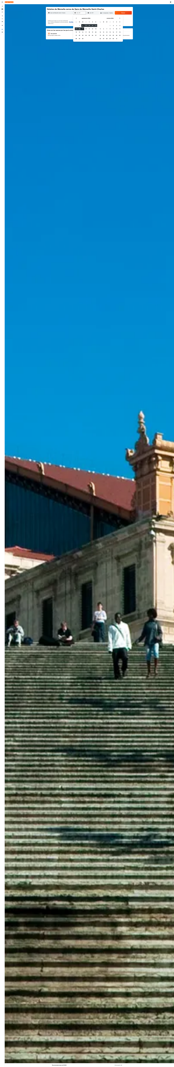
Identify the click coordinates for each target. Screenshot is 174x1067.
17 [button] (116, 32)
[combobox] (61, 13)
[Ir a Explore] (2, 15)
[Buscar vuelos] (2, 6)
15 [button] (79, 32)
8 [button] (79, 28)
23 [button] (82, 35)
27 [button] (95, 35)
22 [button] (79, 35)
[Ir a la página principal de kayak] (9, 2)
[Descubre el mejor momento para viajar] (2, 21)
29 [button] (79, 38)
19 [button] (92, 32)
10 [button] (86, 28)
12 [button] (92, 28)
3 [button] (116, 25)
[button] (2, 2)
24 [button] (86, 35)
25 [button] (89, 35)
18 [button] (89, 32)
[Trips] (2, 25)
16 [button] (82, 32)
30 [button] (82, 38)
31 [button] (116, 38)
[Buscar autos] (2, 12)
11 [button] (89, 28)
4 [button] (89, 25)
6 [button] (95, 25)
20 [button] (95, 32)
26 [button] (92, 35)
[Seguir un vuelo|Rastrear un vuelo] (2, 18)
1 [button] (79, 25)
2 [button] (82, 25)
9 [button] (82, 28)
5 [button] (92, 25)
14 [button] (76, 32)
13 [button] (95, 28)
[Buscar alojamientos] (2, 9)
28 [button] (76, 38)
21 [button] (76, 35)
